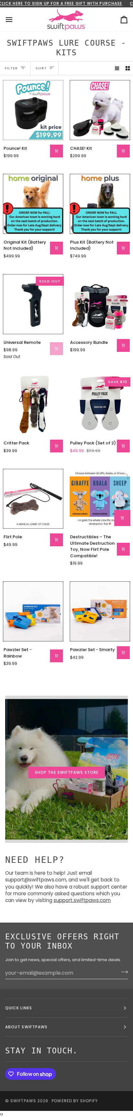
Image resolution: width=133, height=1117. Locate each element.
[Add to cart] (56, 151)
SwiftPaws (23, 1101)
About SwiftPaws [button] (26, 1027)
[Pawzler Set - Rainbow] (33, 611)
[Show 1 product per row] (117, 68)
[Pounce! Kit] (33, 110)
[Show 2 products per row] (127, 68)
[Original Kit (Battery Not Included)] (33, 204)
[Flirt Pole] (33, 499)
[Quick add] (122, 518)
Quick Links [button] (18, 1008)
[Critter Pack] (33, 405)
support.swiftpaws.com (82, 900)
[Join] (122, 972)
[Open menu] (15, 19)
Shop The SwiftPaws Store (66, 772)
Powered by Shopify (74, 1101)
